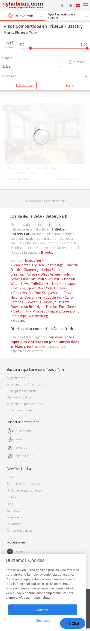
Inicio (10, 476)
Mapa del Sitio (17, 517)
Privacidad (14, 523)
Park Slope (18, 316)
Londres (21, 447)
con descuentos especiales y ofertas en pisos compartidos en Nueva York (44, 341)
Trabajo (12, 496)
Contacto (13, 510)
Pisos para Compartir (21, 390)
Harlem (67, 274)
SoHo (25, 283)
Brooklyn (48, 252)
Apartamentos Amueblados (26, 384)
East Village (54, 265)
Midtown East (48, 279)
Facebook (22, 551)
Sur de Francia (25, 455)
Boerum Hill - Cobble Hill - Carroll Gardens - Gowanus (42, 299)
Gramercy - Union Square (43, 269)
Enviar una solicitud (20, 410)
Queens (19, 320)
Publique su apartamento (24, 490)
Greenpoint (70, 311)
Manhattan (21, 265)
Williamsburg (38, 316)
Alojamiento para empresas (26, 403)
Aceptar (42, 610)
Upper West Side (40, 288)
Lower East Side (23, 279)
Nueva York (34, 260)
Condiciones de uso (20, 530)
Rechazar (43, 620)
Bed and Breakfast (20, 397)
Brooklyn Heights (56, 302)
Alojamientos (16, 377)
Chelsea (38, 265)
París (18, 439)
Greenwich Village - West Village (35, 274)
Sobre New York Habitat (23, 483)
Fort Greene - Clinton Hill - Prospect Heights (44, 309)
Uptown (60, 288)
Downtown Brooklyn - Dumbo (33, 306)
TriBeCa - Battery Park (48, 283)
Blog (10, 503)
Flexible (79, 62)
